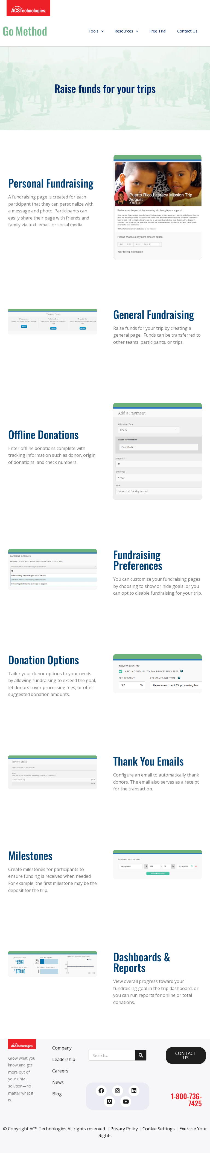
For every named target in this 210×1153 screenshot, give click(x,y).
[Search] (140, 1055)
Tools (93, 31)
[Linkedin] (134, 1090)
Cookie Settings (158, 1129)
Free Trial (157, 31)
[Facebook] (101, 1090)
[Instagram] (117, 1090)
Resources (124, 31)
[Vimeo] (109, 1101)
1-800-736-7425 (186, 1099)
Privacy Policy (124, 1129)
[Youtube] (125, 1101)
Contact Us (187, 31)
